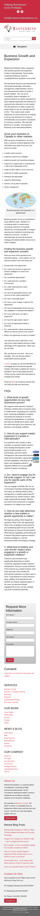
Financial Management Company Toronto (25, 910)
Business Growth (10, 689)
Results (6, 717)
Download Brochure (11, 769)
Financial (7, 697)
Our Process (8, 764)
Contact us (10, 901)
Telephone (9, 629)
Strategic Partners (10, 766)
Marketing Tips (9, 741)
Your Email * (10, 637)
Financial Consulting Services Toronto (24, 909)
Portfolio (7, 720)
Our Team (7, 758)
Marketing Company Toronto (9, 909)
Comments (10, 644)
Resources (8, 746)
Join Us (6, 771)
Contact (7, 364)
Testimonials (8, 715)
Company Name (11, 622)
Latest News (8, 733)
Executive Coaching (11, 702)
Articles (6, 743)
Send (10, 660)
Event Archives (9, 738)
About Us (7, 756)
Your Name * (10, 615)
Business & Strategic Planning (14, 692)
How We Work (9, 761)
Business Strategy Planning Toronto (24, 907)
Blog (13, 382)
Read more (10, 818)
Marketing (7, 694)
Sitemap (27, 912)
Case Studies (9, 712)
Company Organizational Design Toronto (25, 908)
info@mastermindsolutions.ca (20, 18)
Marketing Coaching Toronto (9, 907)
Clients (6, 723)
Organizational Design (12, 700)
